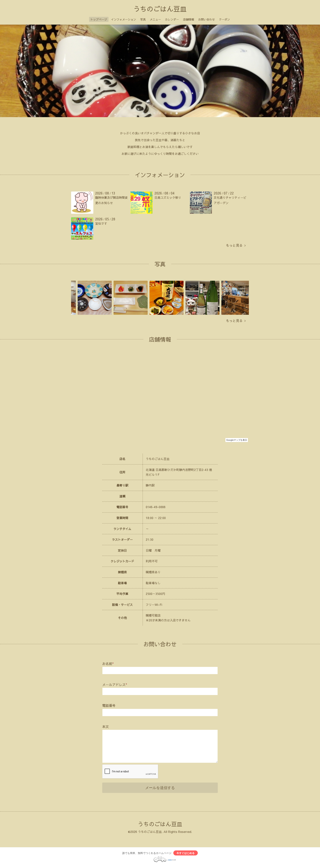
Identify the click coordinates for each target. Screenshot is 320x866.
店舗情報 (188, 19)
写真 (143, 19)
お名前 (108, 663)
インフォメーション (123, 19)
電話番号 (109, 705)
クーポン (224, 19)
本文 (105, 726)
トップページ (98, 19)
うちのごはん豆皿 (160, 8)
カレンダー (172, 19)
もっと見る (235, 245)
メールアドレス (114, 684)
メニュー (155, 19)
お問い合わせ (206, 19)
